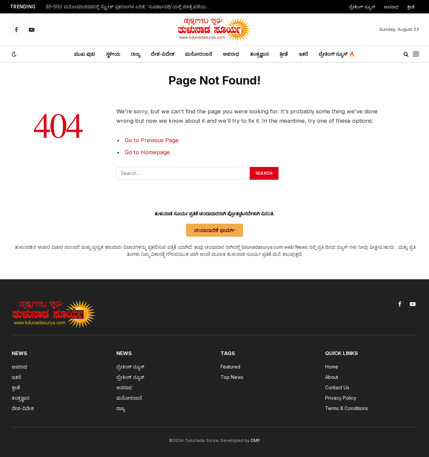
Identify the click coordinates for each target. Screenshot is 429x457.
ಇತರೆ (303, 54)
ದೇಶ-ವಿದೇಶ (162, 54)
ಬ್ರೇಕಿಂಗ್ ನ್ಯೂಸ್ (362, 6)
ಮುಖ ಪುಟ (84, 54)
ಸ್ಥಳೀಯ (113, 54)
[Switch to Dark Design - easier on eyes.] (13, 54)
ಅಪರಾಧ (391, 6)
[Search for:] (183, 173)
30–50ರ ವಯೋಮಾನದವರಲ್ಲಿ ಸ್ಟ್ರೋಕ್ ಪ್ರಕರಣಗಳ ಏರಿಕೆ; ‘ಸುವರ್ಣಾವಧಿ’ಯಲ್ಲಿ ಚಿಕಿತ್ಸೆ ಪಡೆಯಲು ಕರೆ (129, 6)
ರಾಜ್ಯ (135, 54)
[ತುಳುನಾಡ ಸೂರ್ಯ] (214, 29)
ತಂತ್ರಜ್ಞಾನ (259, 54)
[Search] (406, 54)
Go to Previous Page (152, 140)
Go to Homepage (147, 152)
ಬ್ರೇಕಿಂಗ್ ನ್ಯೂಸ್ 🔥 (337, 54)
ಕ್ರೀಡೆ (411, 6)
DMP (255, 440)
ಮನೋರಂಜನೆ (198, 54)
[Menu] (416, 54)
